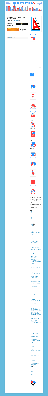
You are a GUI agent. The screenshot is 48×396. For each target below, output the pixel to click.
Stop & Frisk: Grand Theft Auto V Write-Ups (35, 309)
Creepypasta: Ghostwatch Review (34, 275)
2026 (31, 211)
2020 (31, 216)
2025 (31, 212)
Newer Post (8, 40)
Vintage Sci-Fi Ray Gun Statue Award (35, 318)
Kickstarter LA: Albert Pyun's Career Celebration (36, 314)
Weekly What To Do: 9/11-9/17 (34, 308)
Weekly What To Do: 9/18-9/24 (34, 277)
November (32, 224)
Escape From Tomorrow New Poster (34, 336)
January (32, 371)
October (32, 225)
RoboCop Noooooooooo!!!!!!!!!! (34, 339)
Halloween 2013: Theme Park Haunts (35, 307)
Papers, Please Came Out (33, 364)
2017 (31, 219)
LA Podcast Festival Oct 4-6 (34, 256)
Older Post (26, 40)
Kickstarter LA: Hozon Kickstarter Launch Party (36, 295)
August (32, 365)
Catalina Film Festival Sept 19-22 (34, 278)
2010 (31, 374)
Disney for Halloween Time (15, 20)
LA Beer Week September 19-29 (34, 312)
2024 (31, 213)
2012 (31, 372)
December (32, 223)
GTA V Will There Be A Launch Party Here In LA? (36, 363)
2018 (31, 218)
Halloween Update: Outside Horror (34, 235)
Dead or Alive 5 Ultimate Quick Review (35, 313)
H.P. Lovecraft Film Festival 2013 (34, 241)
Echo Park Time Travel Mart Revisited (35, 299)
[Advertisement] (20, 13)
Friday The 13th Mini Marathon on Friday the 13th (36, 322)
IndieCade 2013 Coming (33, 321)
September (32, 226)
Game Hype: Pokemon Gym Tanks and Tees (35, 281)
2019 (31, 217)
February (32, 370)
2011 (31, 373)
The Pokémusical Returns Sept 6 (34, 343)
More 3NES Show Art (33, 338)
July (31, 366)
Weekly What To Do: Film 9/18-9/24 (34, 276)
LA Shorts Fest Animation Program (34, 320)
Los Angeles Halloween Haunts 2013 (35, 260)
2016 (31, 220)
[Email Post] (14, 37)
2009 (31, 375)
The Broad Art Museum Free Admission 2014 (35, 273)
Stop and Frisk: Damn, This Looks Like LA (35, 248)
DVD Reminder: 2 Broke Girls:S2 (34, 259)
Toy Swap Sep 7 (32, 346)
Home (17, 40)
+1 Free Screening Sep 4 (33, 347)
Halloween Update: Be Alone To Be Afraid (35, 243)
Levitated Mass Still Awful (33, 257)
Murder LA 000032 (33, 239)
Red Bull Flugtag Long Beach (34, 242)
